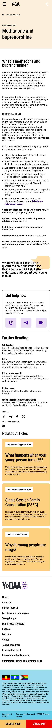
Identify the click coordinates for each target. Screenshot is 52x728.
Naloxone (6, 359)
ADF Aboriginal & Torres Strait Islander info (19, 399)
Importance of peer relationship (18, 236)
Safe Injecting (7, 345)
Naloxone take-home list (12, 373)
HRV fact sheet (8, 388)
